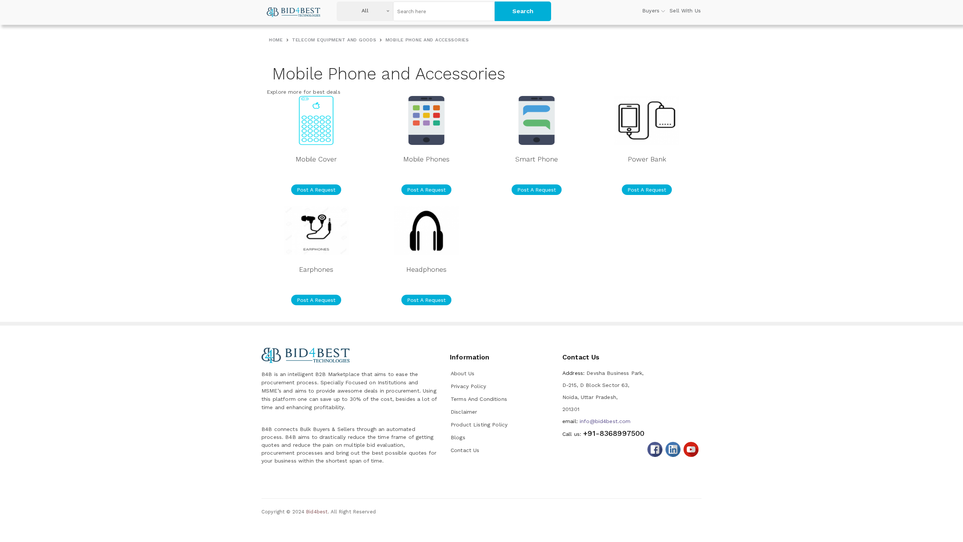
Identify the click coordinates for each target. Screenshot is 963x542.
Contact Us (465, 450)
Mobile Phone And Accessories (427, 40)
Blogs (458, 437)
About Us (462, 373)
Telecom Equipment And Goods (334, 40)
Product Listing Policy (479, 425)
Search (522, 11)
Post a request (316, 190)
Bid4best (317, 512)
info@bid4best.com (596, 421)
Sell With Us (685, 11)
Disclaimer (464, 412)
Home (276, 40)
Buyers (650, 11)
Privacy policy (468, 386)
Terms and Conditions (479, 399)
